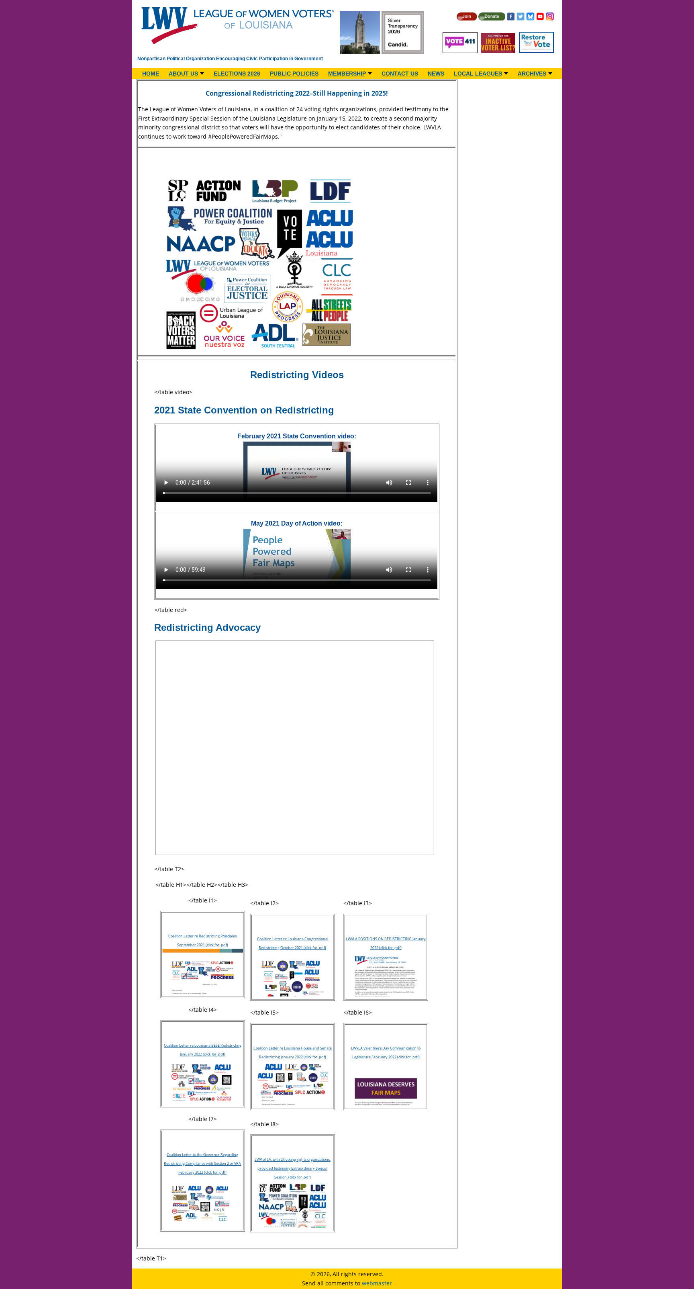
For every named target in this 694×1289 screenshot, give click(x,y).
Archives (532, 73)
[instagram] (550, 18)
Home (150, 73)
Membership (347, 73)
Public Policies (294, 73)
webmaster (377, 1283)
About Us (183, 73)
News (436, 73)
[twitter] (520, 18)
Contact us (400, 73)
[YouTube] (540, 18)
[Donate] (491, 18)
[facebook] (511, 18)
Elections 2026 (237, 73)
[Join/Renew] (467, 18)
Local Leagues (478, 73)
